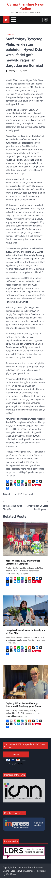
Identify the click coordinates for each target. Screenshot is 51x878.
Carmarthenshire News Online (25, 6)
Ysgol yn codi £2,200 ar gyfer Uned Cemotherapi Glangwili (23, 562)
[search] (46, 20)
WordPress (11, 874)
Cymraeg (10, 35)
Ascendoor (30, 870)
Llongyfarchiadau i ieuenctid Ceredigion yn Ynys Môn (25, 632)
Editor (10, 70)
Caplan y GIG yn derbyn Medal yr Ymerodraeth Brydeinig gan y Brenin (24, 705)
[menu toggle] (13, 19)
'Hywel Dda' (16, 494)
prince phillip (29, 494)
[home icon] (6, 19)
